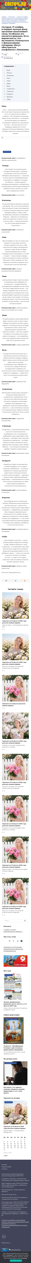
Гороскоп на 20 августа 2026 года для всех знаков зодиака (14, 742)
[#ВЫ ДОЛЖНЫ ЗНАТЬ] (15, 1084)
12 (11, 1143)
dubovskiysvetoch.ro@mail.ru (13, 931)
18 (8, 1145)
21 (18, 1145)
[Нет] (29, 1257)
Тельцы (9, 73)
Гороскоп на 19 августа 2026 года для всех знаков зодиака (14, 783)
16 (24, 1143)
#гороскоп (7, 151)
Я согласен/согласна (15, 1260)
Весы (8, 86)
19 (11, 1145)
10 (4, 1143)
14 (18, 1143)
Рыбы (8, 99)
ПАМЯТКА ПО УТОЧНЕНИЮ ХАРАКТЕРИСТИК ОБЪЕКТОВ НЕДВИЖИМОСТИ (13, 949)
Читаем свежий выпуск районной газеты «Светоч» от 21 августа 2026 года (15, 1004)
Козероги (9, 94)
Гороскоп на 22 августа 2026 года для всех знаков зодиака (14, 663)
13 (14, 1143)
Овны (8, 70)
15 (21, 1143)
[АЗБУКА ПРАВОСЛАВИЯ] (14, 1043)
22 (21, 1145)
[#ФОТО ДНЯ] (13, 999)
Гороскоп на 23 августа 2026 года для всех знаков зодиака (14, 622)
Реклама (4, 1164)
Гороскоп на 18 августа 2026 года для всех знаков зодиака (14, 824)
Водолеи (9, 97)
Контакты (4, 1169)
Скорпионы (10, 89)
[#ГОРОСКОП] (15, 1123)
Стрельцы (9, 91)
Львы (8, 81)
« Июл (5, 1155)
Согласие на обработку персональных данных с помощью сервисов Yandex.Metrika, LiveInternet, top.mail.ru (15, 1222)
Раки (8, 78)
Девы (8, 83)
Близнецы (10, 75)
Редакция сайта (6, 1167)
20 (15, 1145)
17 (4, 1145)
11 (7, 1143)
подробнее (9, 1255)
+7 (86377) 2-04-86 (10, 929)
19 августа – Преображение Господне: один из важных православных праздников (13, 1048)
